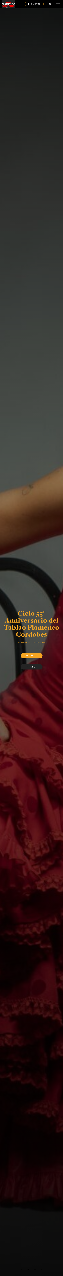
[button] (21, 1269)
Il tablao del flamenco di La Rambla (31, 622)
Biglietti (34, 4)
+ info (31, 664)
